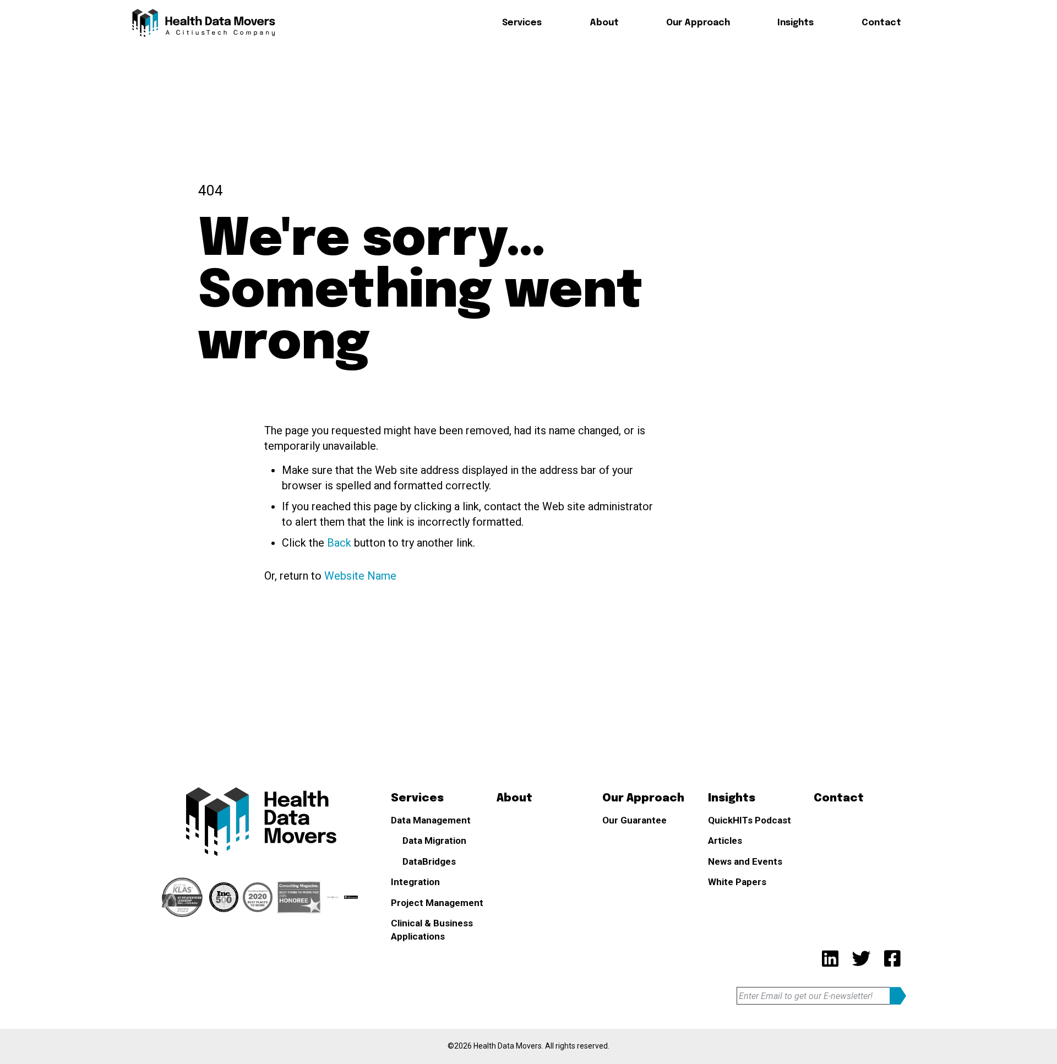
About (604, 23)
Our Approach (698, 23)
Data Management (431, 820)
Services (522, 23)
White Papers (737, 881)
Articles (725, 840)
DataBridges (539, 106)
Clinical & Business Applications (432, 930)
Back (339, 542)
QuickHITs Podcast (749, 820)
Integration (415, 881)
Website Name (360, 575)
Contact (881, 23)
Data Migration (544, 84)
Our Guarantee (634, 820)
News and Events (745, 861)
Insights (795, 23)
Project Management (437, 902)
